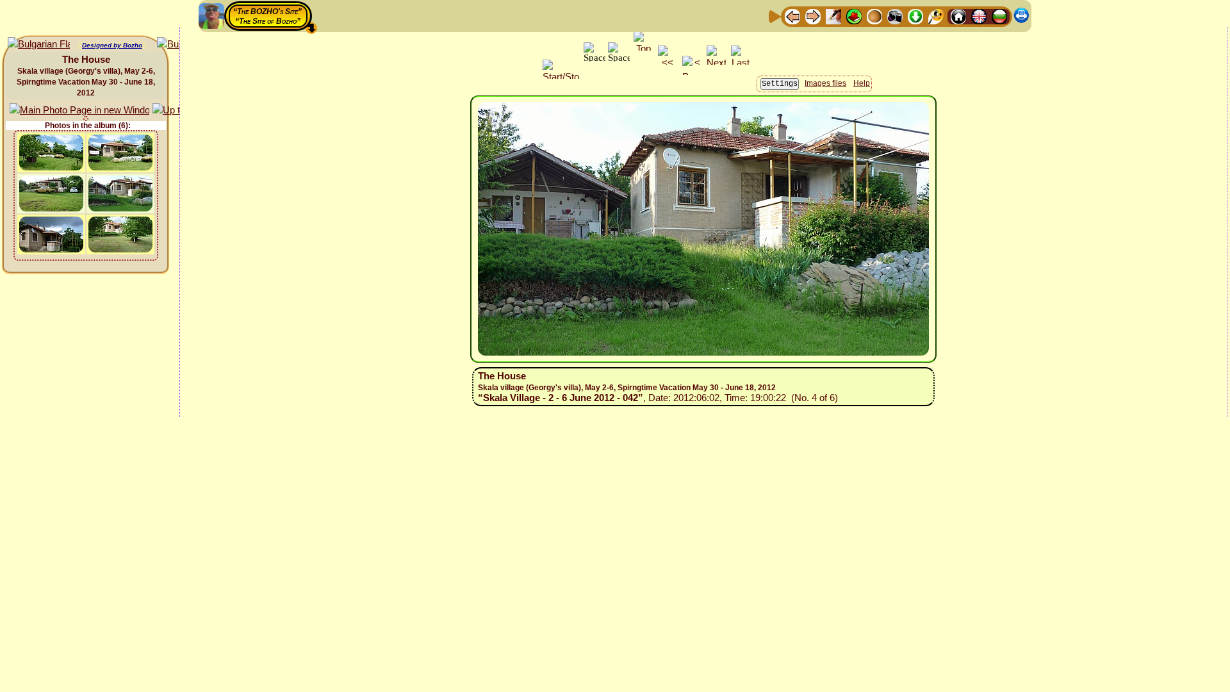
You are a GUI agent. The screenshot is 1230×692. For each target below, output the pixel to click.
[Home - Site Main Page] (958, 15)
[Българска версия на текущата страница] (38, 44)
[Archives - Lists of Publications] (833, 15)
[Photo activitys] (895, 15)
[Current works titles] (874, 15)
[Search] (936, 15)
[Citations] (854, 15)
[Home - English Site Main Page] (979, 15)
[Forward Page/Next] (813, 15)
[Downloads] (915, 15)
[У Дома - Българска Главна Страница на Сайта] (999, 15)
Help (861, 83)
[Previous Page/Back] (792, 15)
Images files (825, 83)
